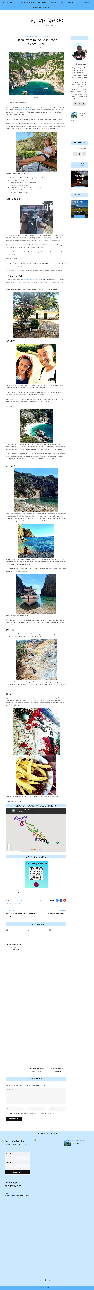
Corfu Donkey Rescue (24, 109)
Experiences (41, 2)
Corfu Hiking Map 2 (35, 36)
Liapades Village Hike (57, 1069)
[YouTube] (11, 2)
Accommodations (65, 2)
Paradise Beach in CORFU (36, 1069)
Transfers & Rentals (41, 7)
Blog (52, 2)
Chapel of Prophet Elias (30, 279)
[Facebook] (4, 2)
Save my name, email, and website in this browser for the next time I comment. (31, 1113)
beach (12, 901)
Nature (46, 36)
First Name (8, 1153)
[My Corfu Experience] (47, 21)
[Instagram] (7, 2)
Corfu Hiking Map (25, 2)
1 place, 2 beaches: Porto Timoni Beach (14, 945)
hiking (24, 901)
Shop (56, 7)
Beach (26, 36)
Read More (79, 216)
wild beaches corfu (15, 903)
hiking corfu (30, 901)
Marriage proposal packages (56, 913)
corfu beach (18, 901)
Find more (79, 104)
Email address (9, 1162)
